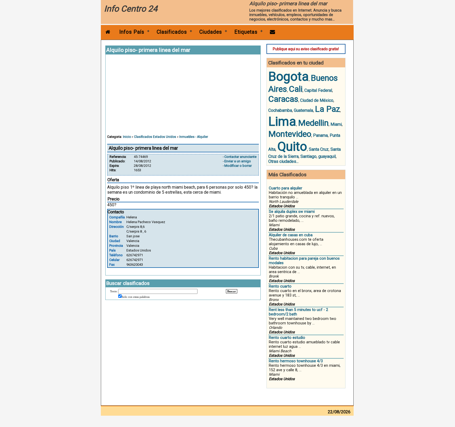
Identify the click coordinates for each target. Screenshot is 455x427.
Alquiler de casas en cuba (291, 235)
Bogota (288, 76)
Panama (320, 135)
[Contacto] (272, 32)
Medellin (313, 123)
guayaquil (327, 156)
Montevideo (289, 134)
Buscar (231, 291)
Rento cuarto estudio (287, 337)
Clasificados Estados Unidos (155, 137)
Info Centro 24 (130, 9)
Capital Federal (318, 90)
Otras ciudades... (283, 161)
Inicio (127, 137)
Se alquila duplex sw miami (292, 211)
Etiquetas (246, 32)
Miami (336, 124)
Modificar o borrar (238, 166)
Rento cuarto (280, 286)
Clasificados (172, 32)
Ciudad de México (316, 100)
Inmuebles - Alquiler (193, 137)
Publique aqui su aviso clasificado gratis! (306, 49)
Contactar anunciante (240, 157)
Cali (296, 89)
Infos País (131, 32)
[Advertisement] (183, 97)
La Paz (327, 109)
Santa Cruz (319, 149)
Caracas (283, 99)
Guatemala (303, 110)
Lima (282, 121)
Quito (292, 146)
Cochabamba (280, 110)
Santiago (308, 156)
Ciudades (210, 32)
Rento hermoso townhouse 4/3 (296, 361)
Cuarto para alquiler (285, 188)
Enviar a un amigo (237, 161)
